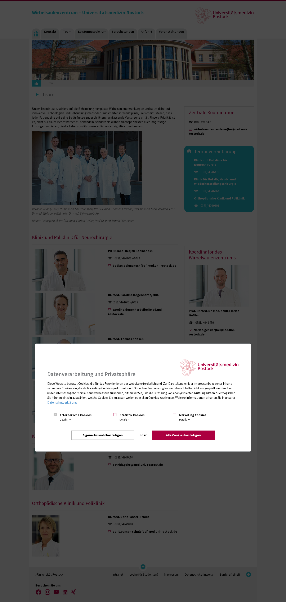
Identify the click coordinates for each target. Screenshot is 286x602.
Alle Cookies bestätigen (183, 435)
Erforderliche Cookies (75, 415)
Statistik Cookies (132, 415)
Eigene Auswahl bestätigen (103, 435)
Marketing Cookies (192, 415)
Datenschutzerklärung (62, 402)
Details (64, 419)
